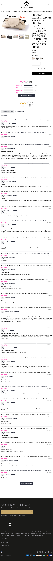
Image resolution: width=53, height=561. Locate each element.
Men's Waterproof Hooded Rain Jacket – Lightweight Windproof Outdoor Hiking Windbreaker (26, 163)
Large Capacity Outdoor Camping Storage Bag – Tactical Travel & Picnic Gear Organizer (25, 132)
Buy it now (42, 73)
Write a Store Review (26, 95)
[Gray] (41, 58)
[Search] (46, 4)
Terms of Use (18, 515)
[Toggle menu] (1, 4)
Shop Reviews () (19, 111)
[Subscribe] (31, 511)
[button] (19, 85)
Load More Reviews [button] (26, 483)
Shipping (34, 52)
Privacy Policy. (25, 515)
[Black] (37, 58)
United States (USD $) (8, 552)
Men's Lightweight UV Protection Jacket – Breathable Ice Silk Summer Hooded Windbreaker (26, 144)
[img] (26, 81)
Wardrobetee (8, 555)
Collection (8, 11)
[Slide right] (26, 23)
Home (2, 11)
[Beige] (33, 58)
